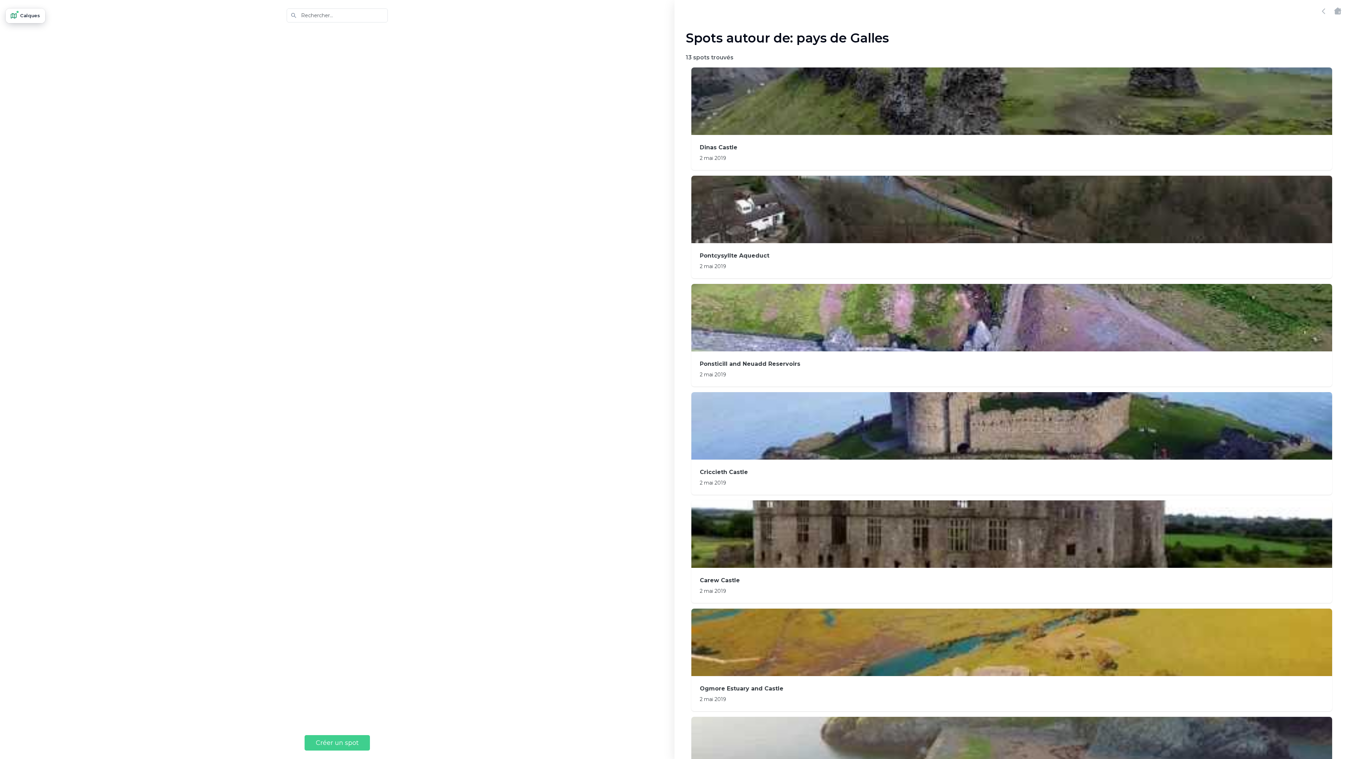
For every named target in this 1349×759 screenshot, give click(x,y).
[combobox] (337, 15)
